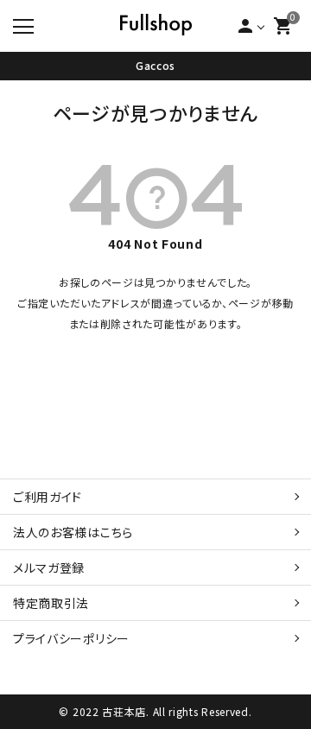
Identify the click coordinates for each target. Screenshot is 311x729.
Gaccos (155, 65)
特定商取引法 (51, 603)
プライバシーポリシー (71, 638)
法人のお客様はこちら (73, 532)
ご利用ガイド (47, 496)
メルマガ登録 (49, 567)
